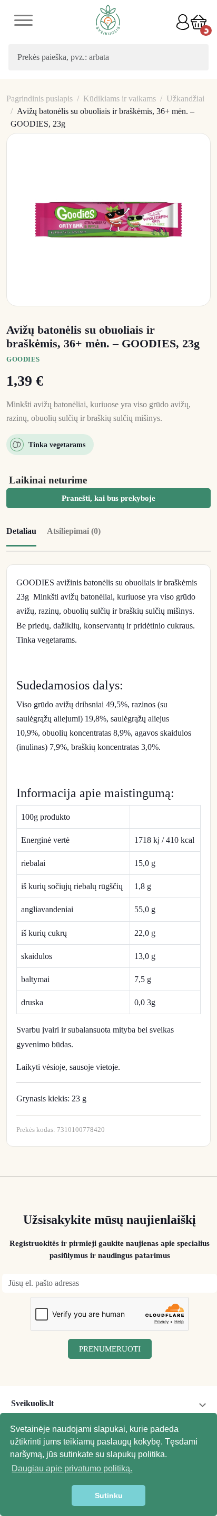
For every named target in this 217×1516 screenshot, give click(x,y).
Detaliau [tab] (21, 531)
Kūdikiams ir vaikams (119, 98)
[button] (198, 22)
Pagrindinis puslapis (39, 98)
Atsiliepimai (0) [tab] (74, 531)
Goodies (23, 359)
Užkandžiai (185, 98)
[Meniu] (23, 22)
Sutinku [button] (109, 1495)
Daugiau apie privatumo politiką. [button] (72, 1468)
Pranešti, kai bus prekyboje (108, 498)
